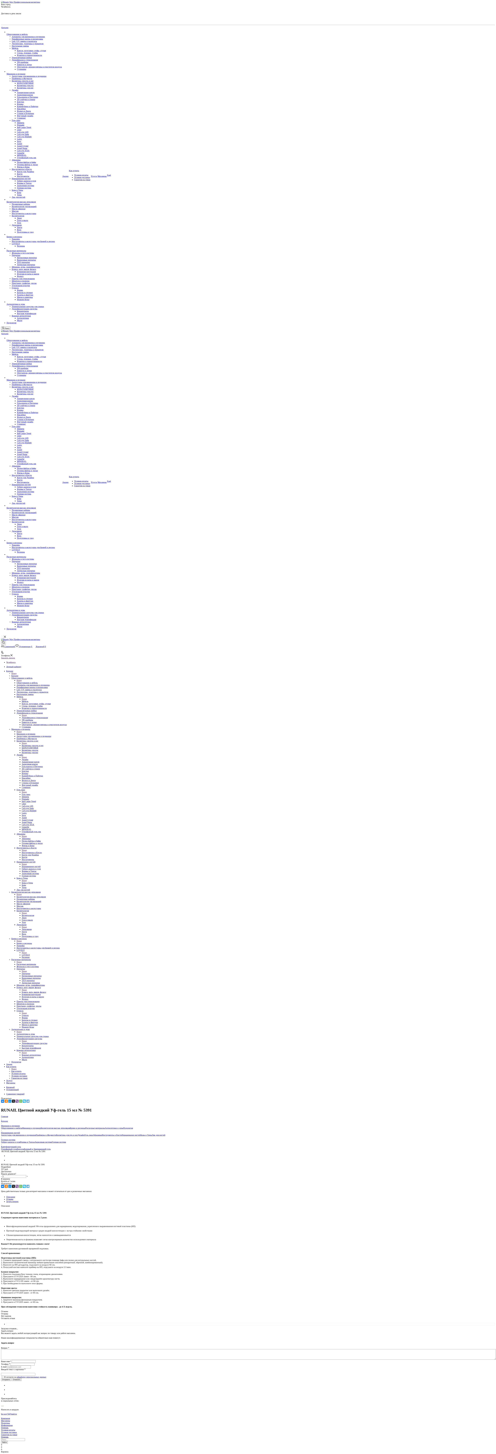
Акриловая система (43, 1142)
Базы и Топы (27, 883)
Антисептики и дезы (26, 1034)
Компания (5, 1418)
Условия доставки (9, 1432)
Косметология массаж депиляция (31, 897)
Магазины (5, 1421)
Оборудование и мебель (27, 683)
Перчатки (26, 973)
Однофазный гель (9, 1149)
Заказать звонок (8, 658)
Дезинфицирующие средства (34, 1043)
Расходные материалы (26, 964)
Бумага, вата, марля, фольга (34, 992)
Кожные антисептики (31, 1055)
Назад (14, 673)
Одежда (25, 1015)
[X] (13, 1101)
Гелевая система (59, 1142)
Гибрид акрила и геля (10, 1142)
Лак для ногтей (158, 1135)
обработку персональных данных (31, 1377)
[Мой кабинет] (2, 634)
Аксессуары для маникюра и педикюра (18, 1135)
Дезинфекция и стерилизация (35, 718)
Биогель (20, 1149)
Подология (128, 1128)
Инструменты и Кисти (32, 852)
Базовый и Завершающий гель (37, 1149)
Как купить (16, 1071)
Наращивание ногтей (31, 866)
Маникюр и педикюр (26, 734)
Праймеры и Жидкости (46, 1135)
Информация (7, 1425)
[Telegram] (27, 1101)
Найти (4, 1442)
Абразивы (26, 839)
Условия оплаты (8, 1430)
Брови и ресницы (24, 943)
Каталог (14, 676)
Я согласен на (25, 1377)
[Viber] (17, 1101)
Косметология (28, 915)
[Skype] (24, 1101)
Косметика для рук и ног (33, 745)
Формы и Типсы (27, 1142)
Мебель (25, 701)
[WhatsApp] (20, 1101)
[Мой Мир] (9, 1101)
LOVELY (26, 955)
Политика (5, 1423)
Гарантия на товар (9, 1435)
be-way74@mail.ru (9, 1414)
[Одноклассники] (6, 1101)
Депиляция (27, 929)
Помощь (4, 1428)
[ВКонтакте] (2, 1101)
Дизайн (25, 759)
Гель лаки (26, 794)
